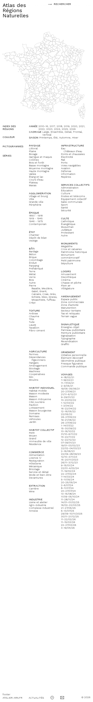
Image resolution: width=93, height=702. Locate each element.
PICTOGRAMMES (13, 146)
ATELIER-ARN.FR (12, 697)
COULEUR (9, 137)
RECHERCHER (59, 4)
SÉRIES (7, 155)
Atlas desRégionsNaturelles (16, 10)
